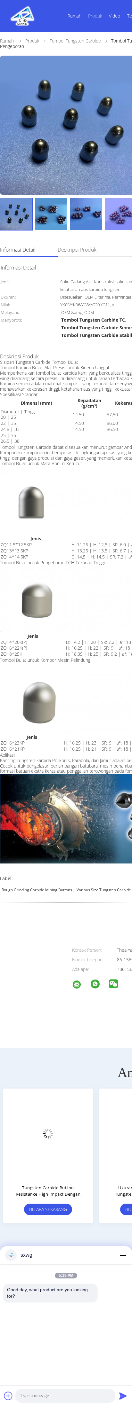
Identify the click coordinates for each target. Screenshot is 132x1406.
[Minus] (123, 1255)
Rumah (74, 16)
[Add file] (8, 1396)
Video (114, 16)
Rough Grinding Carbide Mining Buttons (37, 890)
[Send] (123, 1396)
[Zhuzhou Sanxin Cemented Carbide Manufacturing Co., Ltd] (80, 985)
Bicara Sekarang (98, 1209)
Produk (95, 16)
